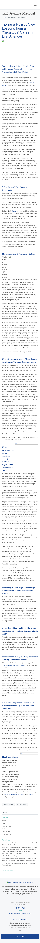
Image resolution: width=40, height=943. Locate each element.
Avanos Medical (8, 804)
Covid (3, 823)
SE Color (4, 829)
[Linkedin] (24, 898)
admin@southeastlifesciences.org (20, 913)
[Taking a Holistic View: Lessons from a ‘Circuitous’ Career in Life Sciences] (20, 51)
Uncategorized (6, 831)
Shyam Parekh (21, 804)
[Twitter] (20, 898)
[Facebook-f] (15, 898)
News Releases (6, 826)
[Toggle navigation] (35, 5)
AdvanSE (5, 820)
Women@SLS (6, 834)
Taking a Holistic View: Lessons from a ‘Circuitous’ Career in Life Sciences (19, 30)
